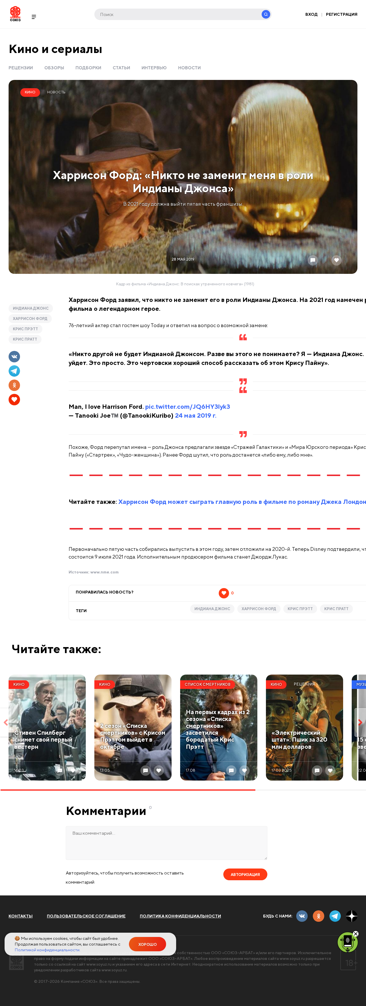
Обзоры (54, 67)
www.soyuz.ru (292, 958)
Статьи (121, 67)
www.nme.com (104, 572)
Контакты (21, 916)
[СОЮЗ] (16, 960)
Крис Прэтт (25, 329)
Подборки (88, 67)
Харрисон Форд (30, 319)
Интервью (154, 67)
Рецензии (21, 67)
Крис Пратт (25, 339)
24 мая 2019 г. (195, 415)
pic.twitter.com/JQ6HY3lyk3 (187, 406)
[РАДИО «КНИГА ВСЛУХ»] (347, 942)
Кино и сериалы (55, 49)
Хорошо (147, 944)
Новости (189, 67)
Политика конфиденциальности (180, 916)
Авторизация (245, 875)
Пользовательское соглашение (86, 916)
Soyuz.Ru (15, 14)
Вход (311, 14)
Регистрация (341, 14)
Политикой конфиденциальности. (47, 949)
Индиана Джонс (31, 308)
